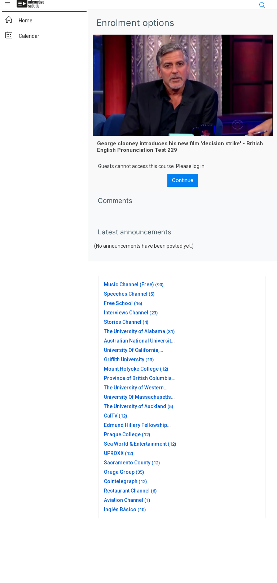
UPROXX (114, 453)
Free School (118, 303)
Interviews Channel (126, 312)
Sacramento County (127, 462)
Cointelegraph (120, 481)
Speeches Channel (126, 294)
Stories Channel (122, 322)
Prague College (122, 434)
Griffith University (124, 359)
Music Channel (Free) (129, 284)
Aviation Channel (123, 500)
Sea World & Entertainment (135, 444)
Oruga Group (119, 472)
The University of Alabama (134, 331)
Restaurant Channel (127, 491)
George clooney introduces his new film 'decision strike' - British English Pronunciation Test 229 (180, 146)
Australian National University (138, 341)
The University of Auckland (135, 406)
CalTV (111, 416)
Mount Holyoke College (131, 369)
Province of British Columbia (138, 378)
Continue (182, 180)
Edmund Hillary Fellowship (135, 425)
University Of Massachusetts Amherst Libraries (137, 400)
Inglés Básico (120, 509)
